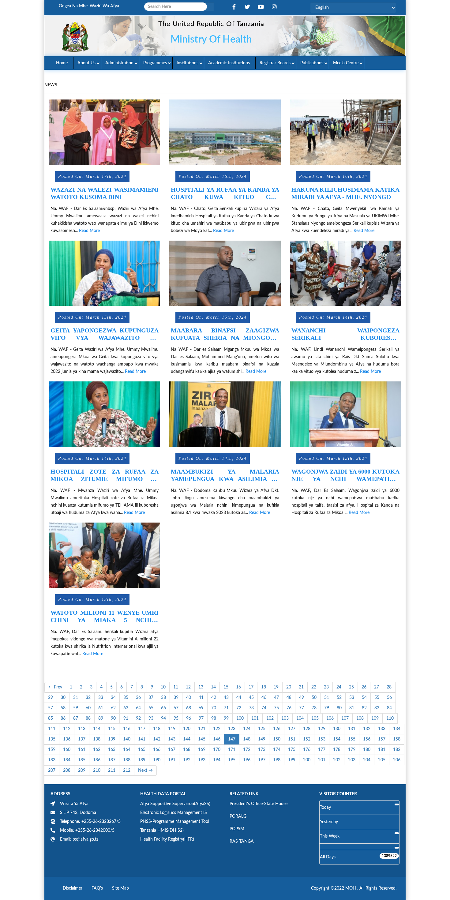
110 (390, 718)
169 (201, 750)
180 (366, 750)
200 (306, 760)
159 (51, 750)
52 (339, 698)
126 (276, 729)
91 (125, 718)
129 (321, 729)
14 (213, 687)
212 (126, 770)
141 (141, 739)
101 (255, 718)
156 (366, 739)
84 (389, 708)
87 (75, 718)
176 (306, 750)
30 (63, 698)
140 (126, 739)
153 (321, 739)
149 (261, 739)
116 (126, 729)
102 (270, 718)
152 (306, 739)
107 (345, 718)
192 (186, 760)
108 (360, 718)
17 (251, 687)
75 (276, 708)
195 (231, 760)
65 (150, 708)
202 (336, 760)
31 (75, 698)
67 (176, 708)
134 (396, 729)
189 (141, 760)
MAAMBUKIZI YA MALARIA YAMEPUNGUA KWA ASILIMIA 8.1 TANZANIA (225, 475)
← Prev (55, 687)
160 (66, 750)
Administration (119, 63)
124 (246, 729)
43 (226, 698)
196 (246, 760)
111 (51, 729)
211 (111, 770)
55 (376, 698)
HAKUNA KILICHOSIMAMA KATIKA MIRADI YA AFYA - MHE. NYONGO (345, 193)
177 (321, 750)
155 (351, 739)
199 (291, 760)
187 (111, 760)
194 (216, 760)
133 (381, 729)
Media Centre (345, 63)
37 (150, 698)
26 (364, 687)
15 (225, 687)
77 (301, 708)
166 (156, 750)
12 (188, 687)
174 (276, 750)
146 (216, 739)
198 (276, 760)
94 (163, 718)
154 (336, 739)
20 (288, 687)
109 (375, 718)
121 (201, 729)
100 (240, 718)
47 (276, 698)
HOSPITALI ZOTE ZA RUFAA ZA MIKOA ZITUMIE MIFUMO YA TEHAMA (105, 475)
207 (51, 770)
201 (321, 760)
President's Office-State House (258, 804)
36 (138, 698)
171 (231, 750)
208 (66, 770)
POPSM (237, 829)
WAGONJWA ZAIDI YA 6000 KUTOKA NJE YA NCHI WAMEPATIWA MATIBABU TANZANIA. (345, 475)
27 (376, 687)
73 (251, 708)
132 (366, 729)
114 (96, 729)
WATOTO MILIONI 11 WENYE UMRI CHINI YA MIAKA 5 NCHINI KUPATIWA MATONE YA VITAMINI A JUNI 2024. (105, 616)
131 (351, 729)
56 (389, 698)
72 (238, 708)
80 (339, 708)
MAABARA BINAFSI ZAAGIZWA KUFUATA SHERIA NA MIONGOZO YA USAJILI (225, 334)
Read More (89, 231)
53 (351, 698)
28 (389, 687)
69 (201, 708)
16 (238, 687)
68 (188, 708)
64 (138, 708)
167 (171, 750)
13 (200, 687)
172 (246, 750)
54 (364, 698)
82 (364, 708)
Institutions (187, 63)
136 (66, 739)
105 (315, 718)
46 (263, 698)
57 (50, 708)
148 (246, 739)
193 (201, 760)
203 (351, 760)
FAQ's (97, 888)
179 (351, 750)
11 (175, 687)
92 (138, 718)
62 (113, 708)
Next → (145, 770)
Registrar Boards (275, 63)
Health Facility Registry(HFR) (167, 839)
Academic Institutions (229, 63)
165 (141, 750)
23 (326, 687)
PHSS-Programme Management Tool (174, 821)
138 (96, 739)
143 (171, 739)
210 (96, 770)
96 (188, 718)
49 (301, 698)
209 (81, 770)
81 (351, 708)
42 (213, 698)
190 (156, 760)
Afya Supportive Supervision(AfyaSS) (175, 804)
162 (96, 750)
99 (226, 718)
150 (276, 739)
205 (381, 760)
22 (313, 687)
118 (156, 729)
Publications (311, 63)
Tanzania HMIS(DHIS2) (162, 830)
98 (213, 718)
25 (351, 687)
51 (326, 698)
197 (261, 760)
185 (81, 760)
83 (376, 708)
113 (81, 729)
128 (306, 729)
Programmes (155, 63)
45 (251, 698)
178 (336, 750)
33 (100, 698)
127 (291, 729)
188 (126, 760)
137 (81, 739)
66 (163, 708)
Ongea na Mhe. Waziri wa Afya (89, 6)
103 (285, 718)
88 (88, 718)
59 (75, 708)
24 (338, 687)
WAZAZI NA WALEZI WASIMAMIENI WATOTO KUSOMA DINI (105, 193)
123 (231, 729)
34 (113, 698)
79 (326, 708)
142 (156, 739)
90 (113, 718)
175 (291, 750)
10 (163, 687)
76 (289, 708)
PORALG (238, 816)
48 (289, 698)
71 (226, 708)
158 (396, 739)
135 (51, 739)
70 (213, 708)
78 (314, 708)
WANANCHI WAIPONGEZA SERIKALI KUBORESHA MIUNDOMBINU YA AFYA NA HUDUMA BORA (345, 334)
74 (263, 708)
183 (51, 760)
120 (186, 729)
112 (66, 729)
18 (263, 687)
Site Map (120, 888)
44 (238, 698)
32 (88, 698)
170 (216, 750)
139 (111, 739)
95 (176, 718)
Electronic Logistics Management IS (173, 813)
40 (188, 698)
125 (261, 729)
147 (231, 739)
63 (125, 708)
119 (171, 729)
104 (300, 718)
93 (150, 718)
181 (381, 750)
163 (111, 750)
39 (176, 698)
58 (63, 708)
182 (396, 750)
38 (163, 698)
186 (96, 760)
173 (261, 750)
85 (50, 718)
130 (336, 729)
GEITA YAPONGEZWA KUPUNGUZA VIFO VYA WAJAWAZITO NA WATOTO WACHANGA (105, 334)
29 (50, 698)
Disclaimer (72, 888)
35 (125, 698)
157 (381, 739)
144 (186, 739)
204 (366, 760)
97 (201, 718)
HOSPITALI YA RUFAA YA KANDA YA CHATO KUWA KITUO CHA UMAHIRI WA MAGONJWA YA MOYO (225, 193)
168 (186, 750)
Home (62, 63)
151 (291, 739)
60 (88, 708)
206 (396, 760)
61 (100, 708)
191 (171, 760)
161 (81, 750)
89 (100, 718)
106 (330, 718)
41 (201, 698)
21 (301, 687)
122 (216, 729)
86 (63, 718)
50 (314, 698)
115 (111, 729)
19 (276, 687)
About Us (86, 63)
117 (141, 729)
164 (126, 750)
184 (66, 760)
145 (201, 739)
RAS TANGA (242, 841)
